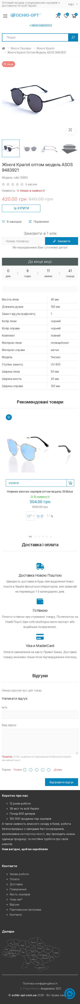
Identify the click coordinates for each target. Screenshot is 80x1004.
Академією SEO (51, 988)
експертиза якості (32, 834)
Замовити (63, 241)
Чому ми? (16, 899)
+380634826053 (40, 25)
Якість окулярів (20, 894)
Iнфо (71, 4)
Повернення (18, 889)
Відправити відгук (62, 782)
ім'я (4, 707)
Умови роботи (19, 874)
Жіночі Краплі (46, 48)
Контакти (16, 914)
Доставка (16, 884)
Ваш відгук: (9, 725)
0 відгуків (31, 184)
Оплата (14, 879)
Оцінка (6, 769)
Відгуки (14, 904)
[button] (74, 16)
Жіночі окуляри (20, 48)
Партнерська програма (25, 909)
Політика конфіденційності (40, 983)
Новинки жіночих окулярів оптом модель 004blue (40, 491)
